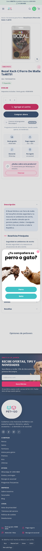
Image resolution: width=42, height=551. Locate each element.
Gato (21, 296)
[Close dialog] (38, 251)
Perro (20, 289)
